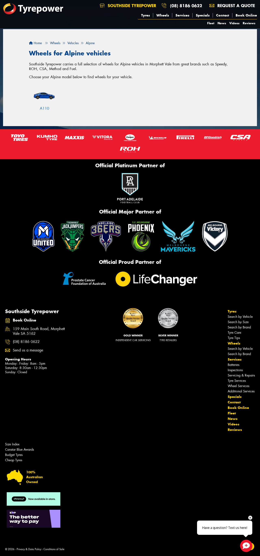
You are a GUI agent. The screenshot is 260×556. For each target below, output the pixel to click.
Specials (203, 15)
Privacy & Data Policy (29, 549)
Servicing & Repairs (241, 375)
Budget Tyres (14, 455)
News (222, 23)
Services (182, 15)
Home (37, 43)
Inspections (235, 370)
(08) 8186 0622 (186, 5)
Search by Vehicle (240, 317)
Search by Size (238, 322)
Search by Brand (239, 327)
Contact (222, 15)
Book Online (246, 15)
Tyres (145, 15)
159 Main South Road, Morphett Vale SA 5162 (39, 331)
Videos (234, 23)
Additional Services (241, 391)
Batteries (233, 365)
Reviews (249, 23)
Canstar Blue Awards (19, 449)
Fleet (210, 23)
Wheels (162, 15)
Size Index (12, 444)
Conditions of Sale (53, 549)
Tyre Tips (234, 338)
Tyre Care (234, 332)
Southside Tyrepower (131, 5)
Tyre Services (237, 381)
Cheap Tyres (13, 460)
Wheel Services (238, 386)
